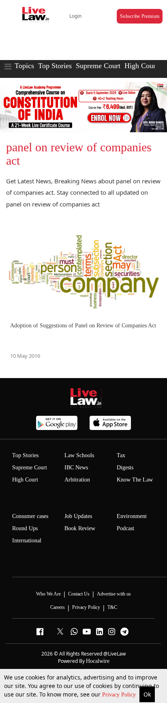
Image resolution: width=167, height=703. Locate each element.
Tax (121, 455)
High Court (25, 480)
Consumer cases (30, 516)
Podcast (125, 528)
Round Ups (25, 528)
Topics (24, 66)
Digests (125, 467)
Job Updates (78, 516)
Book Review (79, 528)
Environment (132, 516)
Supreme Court (98, 66)
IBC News (76, 467)
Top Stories (55, 66)
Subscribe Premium (139, 16)
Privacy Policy (119, 695)
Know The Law (135, 480)
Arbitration (77, 480)
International (26, 540)
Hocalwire (97, 661)
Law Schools (79, 455)
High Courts (142, 66)
